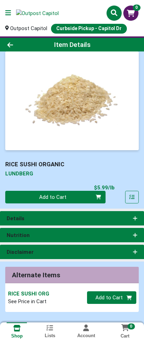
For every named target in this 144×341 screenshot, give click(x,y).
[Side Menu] (8, 13)
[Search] (114, 13)
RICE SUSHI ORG (28, 294)
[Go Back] (22, 44)
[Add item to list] (132, 197)
